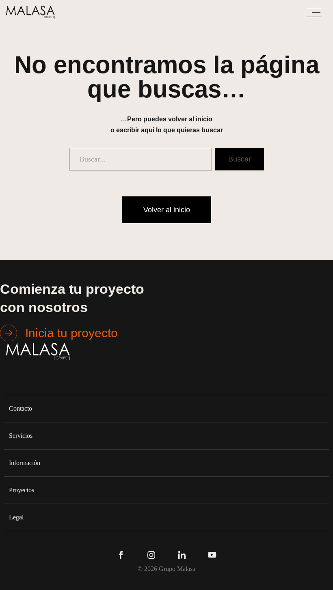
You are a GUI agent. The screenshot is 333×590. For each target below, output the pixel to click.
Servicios (20, 435)
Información (24, 462)
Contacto (20, 408)
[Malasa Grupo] (32, 12)
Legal (16, 517)
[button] (166, 408)
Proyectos (21, 490)
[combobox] (140, 159)
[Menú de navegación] (314, 12)
